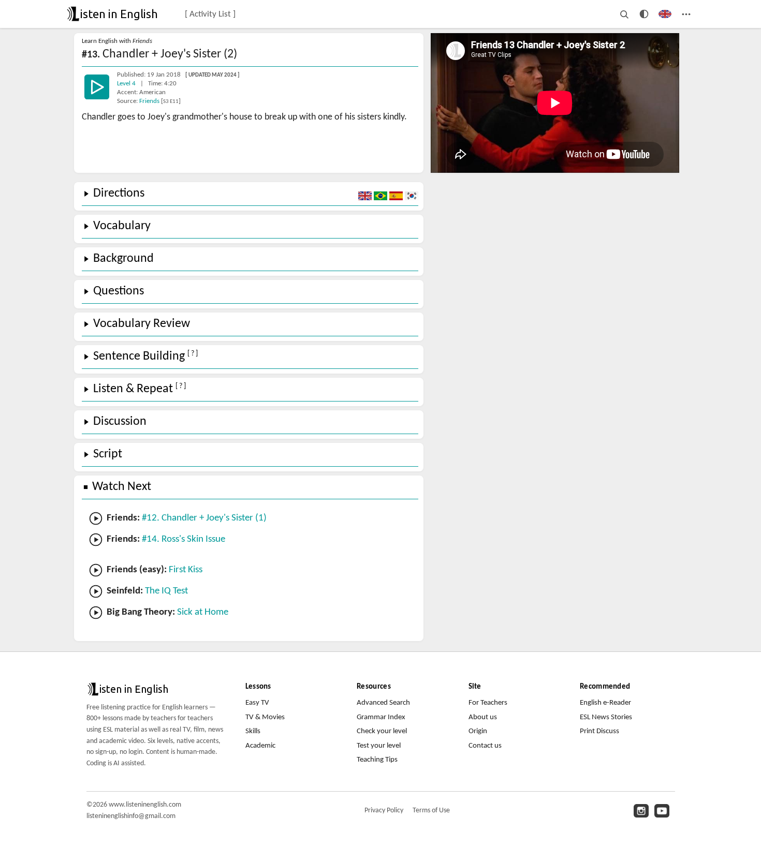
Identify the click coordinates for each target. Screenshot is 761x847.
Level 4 (127, 83)
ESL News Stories (606, 717)
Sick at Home (202, 612)
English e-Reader (605, 703)
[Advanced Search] (624, 14)
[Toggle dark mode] (644, 14)
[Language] (665, 14)
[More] (686, 14)
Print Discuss (599, 731)
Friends (150, 101)
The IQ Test (166, 591)
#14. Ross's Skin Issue (183, 539)
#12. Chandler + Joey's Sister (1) (204, 518)
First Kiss (185, 570)
